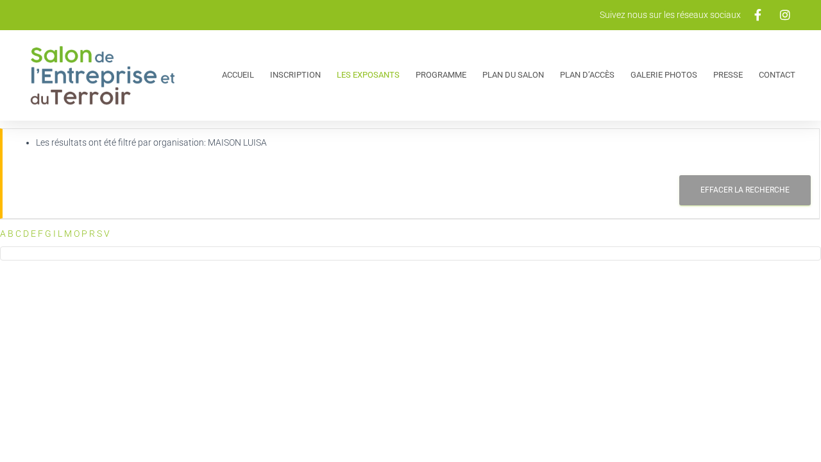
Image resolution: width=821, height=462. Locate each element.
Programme (441, 75)
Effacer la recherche (745, 189)
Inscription (295, 75)
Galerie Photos (664, 75)
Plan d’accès (587, 75)
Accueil (238, 75)
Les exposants (368, 75)
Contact (777, 75)
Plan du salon (513, 75)
